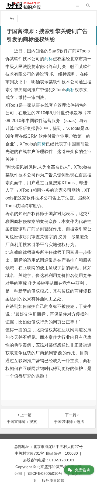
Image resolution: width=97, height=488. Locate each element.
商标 (48, 58)
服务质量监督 (53, 480)
